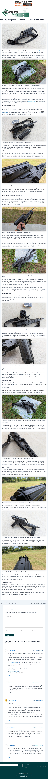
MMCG (26, 776)
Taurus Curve (42, 50)
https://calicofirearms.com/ (14, 662)
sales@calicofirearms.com (14, 671)
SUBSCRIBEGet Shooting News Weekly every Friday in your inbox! (36, 766)
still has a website (32, 101)
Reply (9, 675)
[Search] (20, 765)
